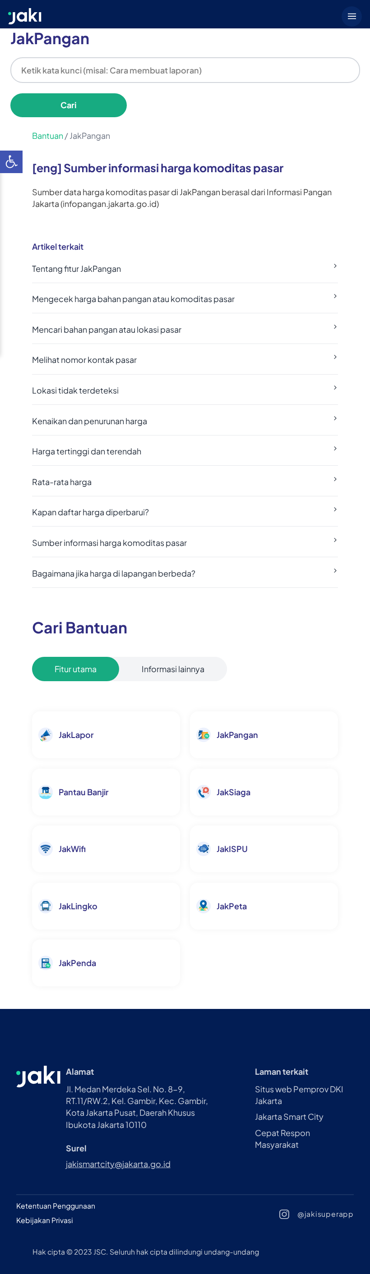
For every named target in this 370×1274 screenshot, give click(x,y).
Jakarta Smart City (289, 1116)
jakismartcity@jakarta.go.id (118, 1164)
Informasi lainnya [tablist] (173, 669)
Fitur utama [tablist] (76, 669)
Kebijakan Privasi (44, 1220)
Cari (68, 105)
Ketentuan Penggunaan (55, 1205)
